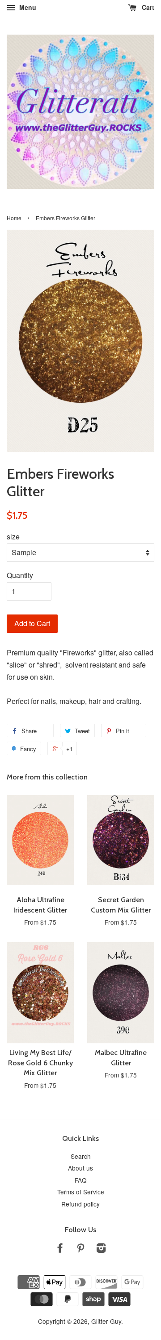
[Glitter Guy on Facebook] (60, 1249)
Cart (147, 7)
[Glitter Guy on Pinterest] (80, 1249)
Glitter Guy (106, 1321)
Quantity (20, 575)
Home (14, 218)
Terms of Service (80, 1191)
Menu (26, 7)
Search (81, 1156)
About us (80, 1167)
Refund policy (80, 1203)
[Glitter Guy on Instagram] (101, 1249)
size (13, 536)
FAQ (81, 1179)
